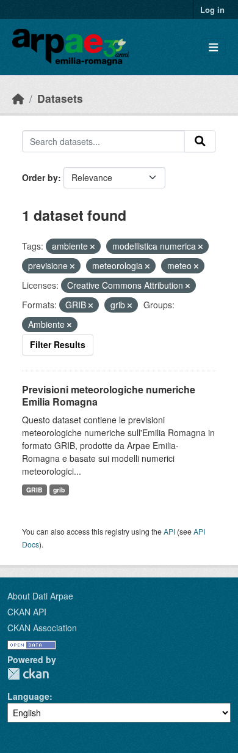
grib (59, 489)
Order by (40, 177)
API (169, 531)
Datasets (60, 98)
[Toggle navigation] (213, 47)
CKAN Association (42, 627)
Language (28, 696)
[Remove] (92, 246)
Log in (212, 9)
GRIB (34, 489)
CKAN (28, 673)
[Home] (18, 98)
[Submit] (200, 141)
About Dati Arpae (40, 596)
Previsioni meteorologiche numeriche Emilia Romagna (108, 395)
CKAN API (26, 612)
